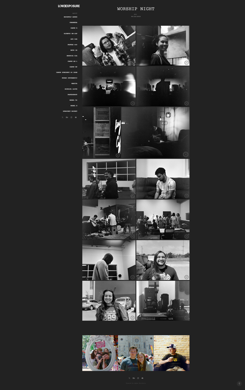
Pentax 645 (72, 45)
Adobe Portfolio (140, 383)
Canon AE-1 (72, 61)
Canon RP (73, 67)
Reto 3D (74, 50)
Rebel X (74, 106)
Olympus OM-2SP (70, 34)
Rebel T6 (73, 100)
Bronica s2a (72, 56)
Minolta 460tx (71, 89)
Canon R (74, 28)
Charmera (73, 23)
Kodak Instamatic (69, 78)
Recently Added (70, 17)
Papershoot (72, 95)
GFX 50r (74, 39)
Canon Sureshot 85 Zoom (66, 72)
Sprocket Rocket (70, 111)
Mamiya (74, 84)
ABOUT (74, 13)
